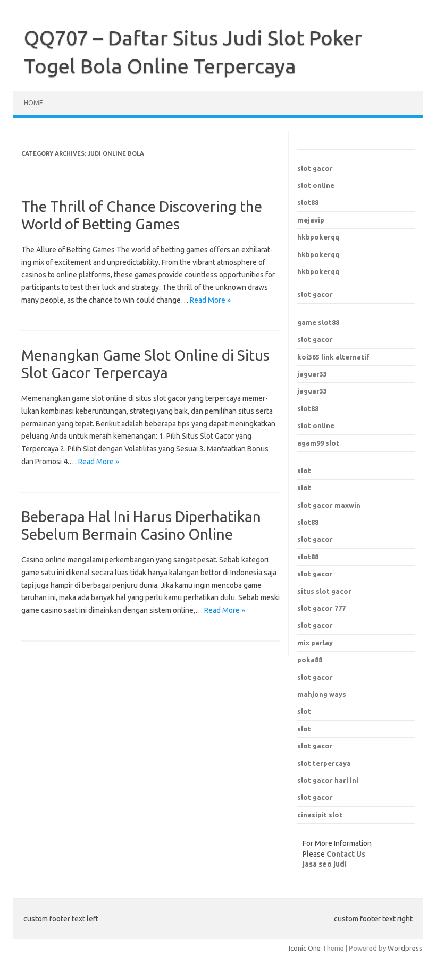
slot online (315, 185)
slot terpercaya (324, 763)
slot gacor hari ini (327, 780)
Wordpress (405, 948)
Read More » (210, 300)
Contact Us (345, 854)
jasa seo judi (325, 864)
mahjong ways (321, 694)
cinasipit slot (319, 814)
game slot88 (318, 322)
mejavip (310, 220)
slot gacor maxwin (328, 505)
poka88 (309, 659)
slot (304, 470)
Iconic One (305, 948)
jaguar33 (312, 374)
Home (33, 102)
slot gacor (315, 168)
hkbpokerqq (318, 237)
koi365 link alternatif (333, 357)
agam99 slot (318, 443)
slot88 (307, 202)
